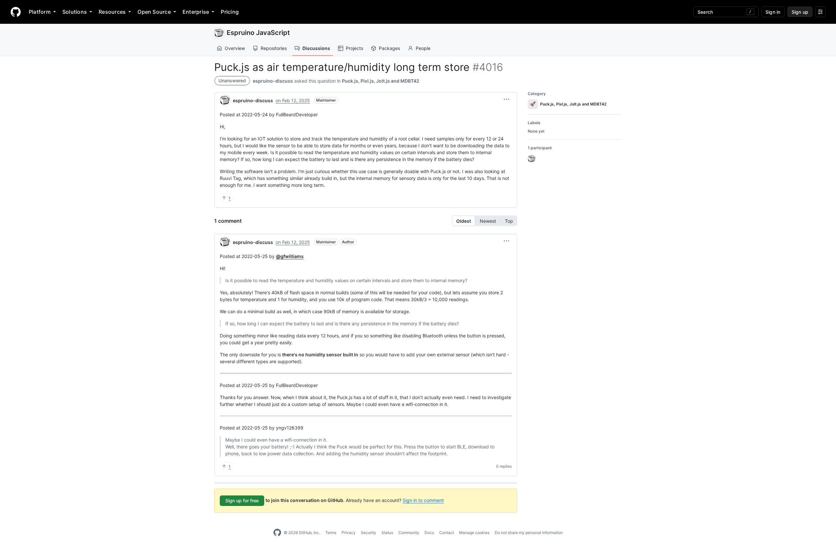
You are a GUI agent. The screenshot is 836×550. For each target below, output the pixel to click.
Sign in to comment (423, 500)
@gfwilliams (290, 256)
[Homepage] (15, 12)
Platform (40, 11)
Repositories (274, 48)
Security (368, 532)
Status (387, 532)
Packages (389, 48)
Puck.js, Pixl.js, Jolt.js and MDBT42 (380, 81)
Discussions (316, 48)
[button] (506, 99)
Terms (330, 532)
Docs (429, 532)
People (423, 48)
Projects (354, 48)
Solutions (74, 11)
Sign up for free (242, 500)
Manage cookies (474, 532)
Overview (235, 48)
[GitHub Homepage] (277, 532)
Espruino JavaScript (258, 33)
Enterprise (196, 11)
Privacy (349, 532)
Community (408, 532)
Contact (446, 532)
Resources (112, 11)
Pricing (230, 11)
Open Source (154, 11)
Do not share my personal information (529, 532)
